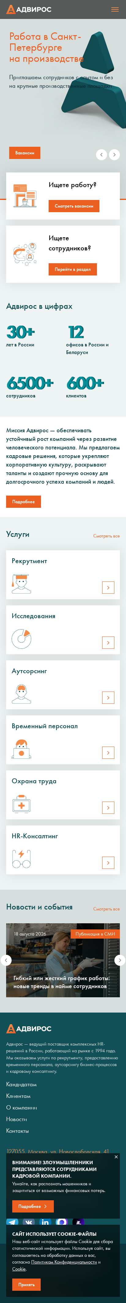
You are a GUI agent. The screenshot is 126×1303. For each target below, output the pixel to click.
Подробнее (23, 501)
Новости (16, 1119)
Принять (26, 1284)
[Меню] (115, 9)
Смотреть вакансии (74, 206)
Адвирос (28, 9)
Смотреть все (106, 536)
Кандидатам (21, 1084)
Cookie (19, 1269)
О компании (21, 1107)
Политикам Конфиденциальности (64, 1262)
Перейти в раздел (73, 269)
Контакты (17, 1130)
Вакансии (24, 153)
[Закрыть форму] (116, 1156)
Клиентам (18, 1095)
